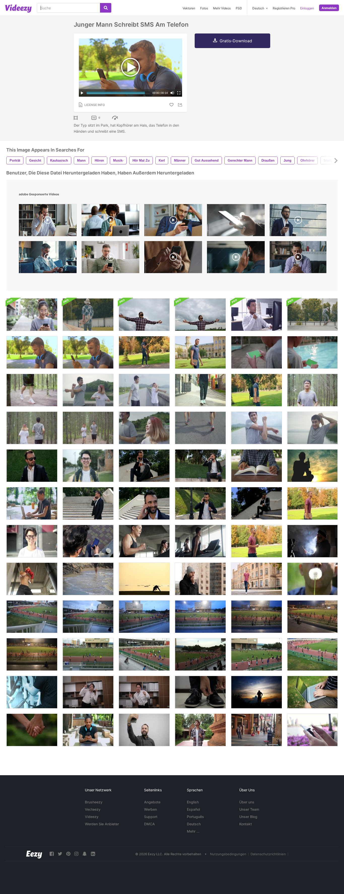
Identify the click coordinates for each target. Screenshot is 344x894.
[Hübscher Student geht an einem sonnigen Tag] (200, 352)
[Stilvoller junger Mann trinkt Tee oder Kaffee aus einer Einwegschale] (31, 465)
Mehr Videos (222, 8)
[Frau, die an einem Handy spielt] (31, 314)
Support (150, 816)
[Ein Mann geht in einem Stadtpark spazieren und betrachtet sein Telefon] (144, 352)
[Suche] (105, 8)
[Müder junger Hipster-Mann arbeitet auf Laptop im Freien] (31, 503)
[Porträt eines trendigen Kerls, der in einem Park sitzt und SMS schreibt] (88, 730)
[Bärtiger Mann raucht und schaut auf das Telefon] (312, 541)
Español (193, 809)
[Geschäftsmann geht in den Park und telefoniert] (88, 503)
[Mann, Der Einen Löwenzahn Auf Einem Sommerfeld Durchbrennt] (312, 579)
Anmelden (329, 8)
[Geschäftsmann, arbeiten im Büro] (256, 314)
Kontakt (245, 824)
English (193, 802)
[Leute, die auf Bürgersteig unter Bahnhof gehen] (256, 730)
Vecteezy (92, 809)
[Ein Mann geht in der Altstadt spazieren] (256, 579)
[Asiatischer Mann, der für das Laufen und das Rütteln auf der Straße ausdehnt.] (256, 428)
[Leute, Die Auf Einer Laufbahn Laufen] (31, 616)
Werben (150, 809)
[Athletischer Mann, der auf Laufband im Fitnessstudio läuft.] (144, 541)
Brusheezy (93, 802)
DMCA (149, 824)
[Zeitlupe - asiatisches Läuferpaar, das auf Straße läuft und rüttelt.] (200, 428)
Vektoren (189, 8)
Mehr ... (193, 831)
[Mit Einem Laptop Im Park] (312, 692)
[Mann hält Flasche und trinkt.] (312, 465)
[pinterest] (68, 853)
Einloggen (307, 8)
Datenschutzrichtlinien (268, 854)
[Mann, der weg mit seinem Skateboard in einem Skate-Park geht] (88, 314)
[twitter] (60, 853)
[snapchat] (84, 853)
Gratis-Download (236, 40)
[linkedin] (93, 853)
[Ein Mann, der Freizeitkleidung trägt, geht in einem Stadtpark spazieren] (256, 390)
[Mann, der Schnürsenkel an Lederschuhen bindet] (200, 692)
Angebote (152, 802)
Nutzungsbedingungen (228, 854)
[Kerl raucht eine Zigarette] (200, 579)
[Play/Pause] (82, 93)
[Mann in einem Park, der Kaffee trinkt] (200, 465)
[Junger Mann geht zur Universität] (312, 503)
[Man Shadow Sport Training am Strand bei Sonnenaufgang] (144, 579)
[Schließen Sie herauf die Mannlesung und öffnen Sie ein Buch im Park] (256, 465)
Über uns (246, 802)
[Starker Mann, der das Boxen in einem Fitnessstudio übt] (31, 579)
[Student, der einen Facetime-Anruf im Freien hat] (88, 352)
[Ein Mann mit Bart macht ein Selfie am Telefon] (144, 730)
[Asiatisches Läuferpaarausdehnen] (88, 390)
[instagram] (76, 853)
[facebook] (52, 853)
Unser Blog (248, 816)
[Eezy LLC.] (34, 854)
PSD (239, 8)
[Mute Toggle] (172, 93)
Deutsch (194, 824)
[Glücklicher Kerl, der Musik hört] (31, 352)
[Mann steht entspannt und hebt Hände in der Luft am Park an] (144, 314)
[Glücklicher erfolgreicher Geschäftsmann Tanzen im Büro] (88, 692)
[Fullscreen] (179, 93)
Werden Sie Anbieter (102, 824)
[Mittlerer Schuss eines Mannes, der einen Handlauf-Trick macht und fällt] (312, 314)
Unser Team (249, 809)
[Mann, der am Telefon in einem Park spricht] (144, 465)
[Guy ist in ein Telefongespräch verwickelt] (256, 503)
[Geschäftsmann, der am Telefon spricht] (200, 503)
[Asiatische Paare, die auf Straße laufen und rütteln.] (144, 428)
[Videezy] (18, 9)
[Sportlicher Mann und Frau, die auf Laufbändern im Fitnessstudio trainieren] (200, 541)
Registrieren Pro (284, 8)
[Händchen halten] (31, 730)
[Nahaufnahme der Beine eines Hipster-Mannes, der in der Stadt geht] (200, 390)
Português (195, 816)
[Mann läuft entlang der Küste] (88, 579)
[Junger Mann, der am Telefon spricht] (144, 503)
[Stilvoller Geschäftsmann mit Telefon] (88, 541)
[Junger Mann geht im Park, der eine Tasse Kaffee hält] (256, 541)
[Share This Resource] (181, 105)
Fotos (204, 8)
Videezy (91, 816)
